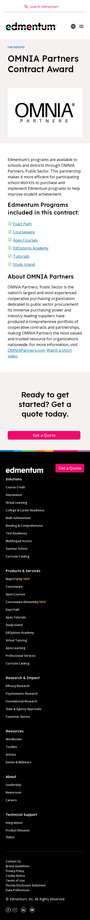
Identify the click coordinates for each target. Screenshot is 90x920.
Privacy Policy (15, 871)
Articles (11, 755)
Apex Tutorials (16, 617)
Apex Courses (25, 240)
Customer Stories (18, 717)
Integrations (14, 823)
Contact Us (13, 861)
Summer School (16, 549)
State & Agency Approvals (24, 709)
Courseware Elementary (26, 602)
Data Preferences (18, 890)
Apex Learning (15, 648)
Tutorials (21, 256)
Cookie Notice (15, 876)
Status (10, 837)
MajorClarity (14, 579)
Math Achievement (18, 518)
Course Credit (15, 487)
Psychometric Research (22, 694)
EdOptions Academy (30, 248)
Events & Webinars (18, 762)
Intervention (14, 495)
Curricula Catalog (18, 556)
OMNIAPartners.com (26, 350)
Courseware (24, 232)
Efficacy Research (18, 686)
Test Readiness (16, 533)
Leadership (13, 785)
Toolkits (11, 747)
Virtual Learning (16, 503)
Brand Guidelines (18, 866)
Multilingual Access (19, 541)
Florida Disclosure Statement (26, 885)
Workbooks (14, 739)
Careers (11, 800)
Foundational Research (21, 701)
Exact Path (22, 224)
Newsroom (13, 792)
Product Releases (18, 830)
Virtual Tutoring (16, 640)
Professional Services (21, 656)
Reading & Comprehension (24, 526)
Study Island (24, 264)
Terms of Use (15, 880)
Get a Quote (44, 435)
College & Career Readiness (25, 510)
